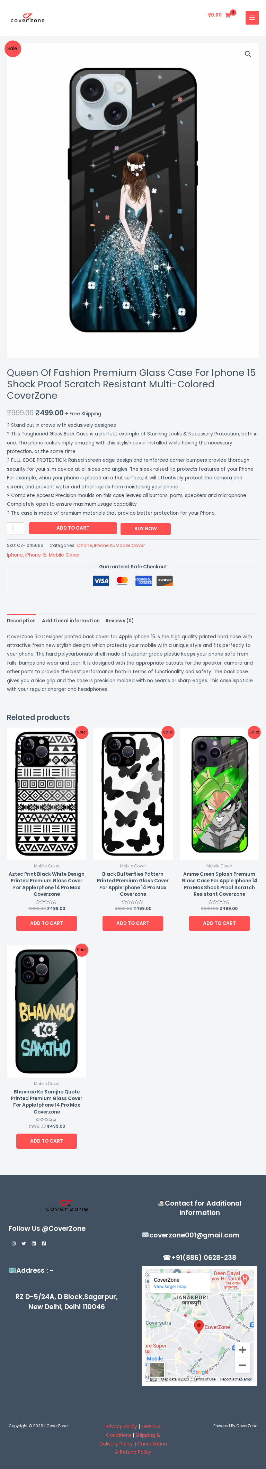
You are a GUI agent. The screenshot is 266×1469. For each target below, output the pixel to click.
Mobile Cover (130, 545)
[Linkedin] (34, 1243)
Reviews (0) (120, 621)
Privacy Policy (121, 1426)
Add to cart (72, 528)
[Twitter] (24, 1243)
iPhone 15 (104, 545)
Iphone (84, 545)
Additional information (71, 621)
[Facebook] (44, 1243)
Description (21, 621)
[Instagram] (14, 1243)
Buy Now (145, 528)
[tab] (21, 621)
